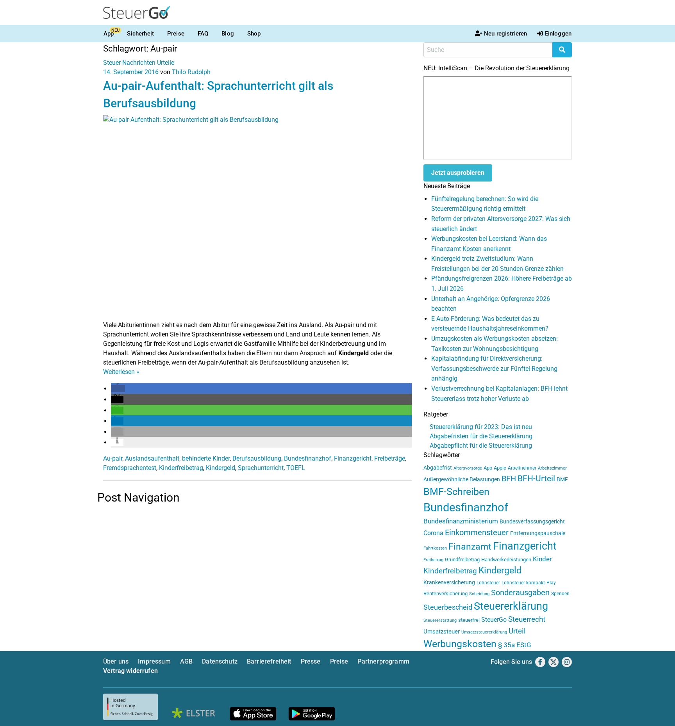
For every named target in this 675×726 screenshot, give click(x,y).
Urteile (165, 62)
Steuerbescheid (447, 607)
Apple (500, 468)
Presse (311, 661)
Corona (433, 533)
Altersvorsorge (468, 468)
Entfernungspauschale (537, 533)
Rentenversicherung (445, 593)
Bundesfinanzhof (307, 458)
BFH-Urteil (536, 478)
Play (551, 582)
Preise (175, 33)
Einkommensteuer (477, 532)
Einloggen (558, 33)
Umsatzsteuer (441, 631)
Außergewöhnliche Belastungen (461, 479)
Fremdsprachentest (129, 468)
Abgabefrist (437, 467)
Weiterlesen (121, 371)
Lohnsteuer (488, 582)
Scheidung (479, 593)
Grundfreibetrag (462, 559)
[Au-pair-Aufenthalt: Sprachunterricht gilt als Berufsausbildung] (257, 217)
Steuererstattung (440, 620)
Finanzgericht (352, 458)
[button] (118, 388)
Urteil (517, 630)
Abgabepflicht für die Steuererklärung (481, 445)
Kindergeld (220, 468)
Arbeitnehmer (522, 468)
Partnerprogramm (383, 661)
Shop (254, 33)
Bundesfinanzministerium (460, 521)
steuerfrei (469, 620)
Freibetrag (433, 559)
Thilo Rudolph (191, 72)
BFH (509, 478)
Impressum (154, 661)
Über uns (116, 661)
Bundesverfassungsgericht (532, 521)
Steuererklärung (511, 606)
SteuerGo (494, 619)
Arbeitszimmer (552, 468)
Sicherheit (140, 33)
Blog (227, 33)
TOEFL (295, 468)
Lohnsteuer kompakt (523, 582)
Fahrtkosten (435, 548)
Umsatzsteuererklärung (484, 632)
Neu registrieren (505, 33)
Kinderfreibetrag (181, 468)
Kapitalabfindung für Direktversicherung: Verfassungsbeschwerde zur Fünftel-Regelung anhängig (494, 368)
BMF (562, 479)
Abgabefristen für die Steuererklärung (481, 436)
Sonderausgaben (520, 592)
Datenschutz (220, 661)
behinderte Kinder (206, 458)
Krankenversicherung (449, 582)
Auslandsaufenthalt (152, 458)
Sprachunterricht (261, 468)
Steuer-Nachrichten (129, 62)
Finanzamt (469, 546)
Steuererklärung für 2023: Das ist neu (481, 427)
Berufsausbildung (256, 458)
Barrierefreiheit (269, 661)
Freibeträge (389, 458)
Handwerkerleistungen (506, 559)
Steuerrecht (526, 619)
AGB (186, 661)
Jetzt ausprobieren (457, 172)
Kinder (542, 559)
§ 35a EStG (514, 645)
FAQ (203, 33)
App (109, 33)
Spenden (560, 593)
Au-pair (112, 458)
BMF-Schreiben (456, 491)
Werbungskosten (459, 643)
